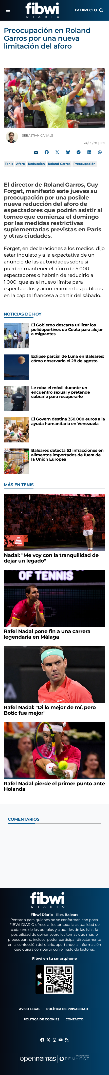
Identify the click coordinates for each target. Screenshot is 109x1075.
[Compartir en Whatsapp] (100, 152)
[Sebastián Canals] (12, 136)
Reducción (36, 164)
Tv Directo (85, 10)
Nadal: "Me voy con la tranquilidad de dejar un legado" (51, 558)
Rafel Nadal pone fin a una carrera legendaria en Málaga (47, 634)
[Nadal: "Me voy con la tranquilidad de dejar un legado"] (54, 522)
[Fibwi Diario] (42, 10)
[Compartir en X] (57, 152)
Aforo (20, 164)
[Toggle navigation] (8, 10)
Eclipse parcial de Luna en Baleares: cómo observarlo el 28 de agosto (67, 359)
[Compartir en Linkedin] (89, 152)
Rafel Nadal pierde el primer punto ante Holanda (54, 786)
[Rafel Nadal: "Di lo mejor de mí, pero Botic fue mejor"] (54, 674)
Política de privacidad (67, 1009)
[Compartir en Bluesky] (68, 152)
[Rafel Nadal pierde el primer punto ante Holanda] (54, 750)
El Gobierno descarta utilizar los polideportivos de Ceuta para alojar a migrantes (67, 330)
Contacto (74, 1019)
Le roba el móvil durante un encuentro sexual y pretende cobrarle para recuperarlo (60, 392)
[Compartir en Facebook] (46, 152)
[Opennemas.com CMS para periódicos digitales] (54, 1063)
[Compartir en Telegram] (78, 152)
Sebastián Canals (38, 136)
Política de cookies (41, 1019)
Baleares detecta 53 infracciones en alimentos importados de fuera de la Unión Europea (67, 455)
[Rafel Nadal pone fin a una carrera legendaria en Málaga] (54, 598)
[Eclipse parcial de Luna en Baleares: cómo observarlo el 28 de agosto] (16, 367)
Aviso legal (29, 1009)
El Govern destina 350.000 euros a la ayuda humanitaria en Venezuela (68, 421)
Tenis (9, 164)
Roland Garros (59, 164)
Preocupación (85, 164)
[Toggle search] (101, 10)
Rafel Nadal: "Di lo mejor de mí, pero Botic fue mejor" (50, 710)
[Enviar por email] (36, 152)
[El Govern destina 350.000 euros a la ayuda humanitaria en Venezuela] (16, 429)
